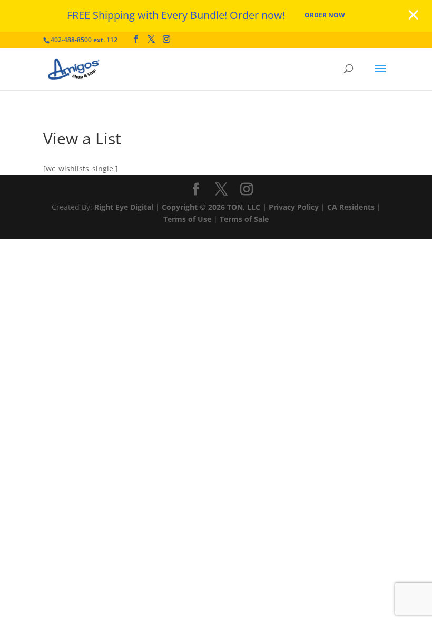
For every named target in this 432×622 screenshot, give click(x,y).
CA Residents (351, 207)
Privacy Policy (294, 207)
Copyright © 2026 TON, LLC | (215, 207)
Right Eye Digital (123, 207)
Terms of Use (187, 219)
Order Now (325, 15)
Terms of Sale (244, 219)
